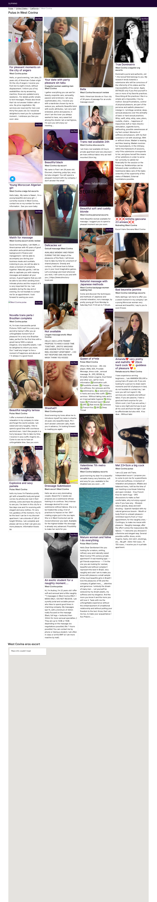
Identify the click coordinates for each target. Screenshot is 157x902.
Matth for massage (21, 237)
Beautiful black (54, 162)
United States (22, 8)
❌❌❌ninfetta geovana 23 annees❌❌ (130, 220)
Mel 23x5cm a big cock (129, 465)
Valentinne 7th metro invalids (93, 467)
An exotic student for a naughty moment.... (59, 582)
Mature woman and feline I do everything (95, 539)
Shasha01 (51, 408)
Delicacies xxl (53, 245)
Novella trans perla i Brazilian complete (21, 317)
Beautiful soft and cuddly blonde (95, 210)
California (34, 8)
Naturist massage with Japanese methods (94, 283)
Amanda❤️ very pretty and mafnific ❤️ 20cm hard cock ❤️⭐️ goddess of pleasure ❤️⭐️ (130, 363)
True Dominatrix (125, 64)
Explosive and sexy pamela (21, 484)
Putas (10, 8)
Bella (83, 89)
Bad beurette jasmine (128, 289)
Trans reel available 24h (94, 141)
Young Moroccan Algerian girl (25, 186)
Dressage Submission (58, 485)
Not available (53, 331)
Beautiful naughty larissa (24, 410)
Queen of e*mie (89, 358)
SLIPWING (12, 3)
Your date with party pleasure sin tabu (57, 81)
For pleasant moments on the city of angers (24, 69)
